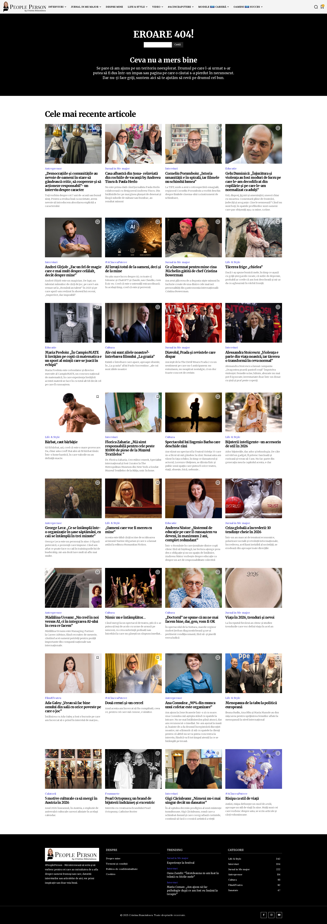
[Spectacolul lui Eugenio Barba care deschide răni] (193, 412)
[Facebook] (264, 915)
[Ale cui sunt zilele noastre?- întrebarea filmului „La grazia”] (133, 323)
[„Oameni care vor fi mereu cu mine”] (133, 498)
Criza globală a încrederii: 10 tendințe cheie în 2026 (248, 530)
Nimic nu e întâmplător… (125, 617)
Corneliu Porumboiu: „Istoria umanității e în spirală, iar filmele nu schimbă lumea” (192, 177)
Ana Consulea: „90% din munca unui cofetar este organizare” (190, 705)
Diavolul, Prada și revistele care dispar (190, 354)
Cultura (110, 347)
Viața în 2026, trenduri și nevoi (249, 617)
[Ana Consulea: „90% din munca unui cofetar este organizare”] (193, 673)
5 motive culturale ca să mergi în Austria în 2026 (71, 800)
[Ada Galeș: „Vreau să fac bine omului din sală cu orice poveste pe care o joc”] (73, 673)
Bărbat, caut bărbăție (61, 442)
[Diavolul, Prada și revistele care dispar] (193, 323)
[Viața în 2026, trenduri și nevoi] (253, 588)
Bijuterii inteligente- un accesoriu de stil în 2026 (253, 444)
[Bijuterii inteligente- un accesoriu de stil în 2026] (253, 412)
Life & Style (232, 262)
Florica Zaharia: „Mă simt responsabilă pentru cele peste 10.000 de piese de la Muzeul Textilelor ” (129, 448)
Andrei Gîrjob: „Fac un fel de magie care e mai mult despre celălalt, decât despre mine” (73, 271)
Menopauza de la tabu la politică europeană (251, 705)
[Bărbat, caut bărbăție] (73, 412)
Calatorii (50, 793)
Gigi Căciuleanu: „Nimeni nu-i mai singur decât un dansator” (193, 800)
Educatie (231, 168)
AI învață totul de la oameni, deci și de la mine (133, 269)
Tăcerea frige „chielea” (244, 267)
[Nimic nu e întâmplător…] (133, 588)
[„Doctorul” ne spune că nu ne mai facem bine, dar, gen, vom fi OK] (193, 588)
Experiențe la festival (180, 862)
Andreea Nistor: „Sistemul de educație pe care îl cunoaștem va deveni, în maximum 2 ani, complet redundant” (191, 534)
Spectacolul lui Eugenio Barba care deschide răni (192, 444)
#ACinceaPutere (116, 262)
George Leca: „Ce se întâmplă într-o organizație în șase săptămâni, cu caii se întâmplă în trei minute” (73, 532)
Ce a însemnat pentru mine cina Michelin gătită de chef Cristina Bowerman (191, 271)
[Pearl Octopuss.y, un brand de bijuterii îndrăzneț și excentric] (133, 769)
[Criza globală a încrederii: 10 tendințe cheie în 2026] (253, 498)
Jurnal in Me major (117, 168)
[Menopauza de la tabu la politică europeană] (253, 673)
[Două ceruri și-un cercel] (133, 673)
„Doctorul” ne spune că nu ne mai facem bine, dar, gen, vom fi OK (191, 619)
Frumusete (112, 793)
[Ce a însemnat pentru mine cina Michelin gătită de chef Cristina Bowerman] (193, 237)
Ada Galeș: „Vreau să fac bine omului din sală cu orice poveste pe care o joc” (73, 707)
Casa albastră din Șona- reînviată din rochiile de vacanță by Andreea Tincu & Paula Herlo (132, 177)
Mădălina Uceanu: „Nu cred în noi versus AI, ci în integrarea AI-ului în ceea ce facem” (72, 621)
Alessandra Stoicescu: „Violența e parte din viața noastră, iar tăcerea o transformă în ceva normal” (252, 356)
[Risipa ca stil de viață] (253, 769)
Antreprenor (53, 168)
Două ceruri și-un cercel (124, 703)
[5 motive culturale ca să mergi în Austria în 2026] (73, 769)
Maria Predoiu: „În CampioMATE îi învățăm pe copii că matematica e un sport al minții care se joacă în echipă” (73, 358)
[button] (316, 7)
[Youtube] (279, 915)
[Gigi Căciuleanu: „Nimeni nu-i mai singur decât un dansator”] (193, 769)
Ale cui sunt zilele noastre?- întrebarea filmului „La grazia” (130, 354)
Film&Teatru (53, 698)
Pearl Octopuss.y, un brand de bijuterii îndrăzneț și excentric (130, 800)
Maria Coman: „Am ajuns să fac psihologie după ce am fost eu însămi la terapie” (192, 890)
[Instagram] (271, 915)
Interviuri (171, 168)
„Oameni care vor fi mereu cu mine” (128, 530)
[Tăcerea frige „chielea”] (253, 237)
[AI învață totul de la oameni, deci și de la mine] (133, 237)
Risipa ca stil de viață (242, 798)
